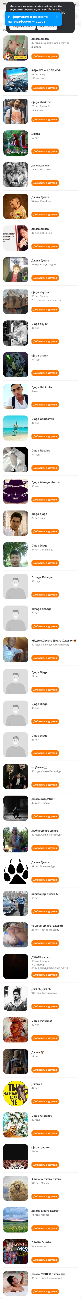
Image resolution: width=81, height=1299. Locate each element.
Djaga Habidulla (41, 387)
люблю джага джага (45, 830)
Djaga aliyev (39, 324)
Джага (35, 134)
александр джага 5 (44, 894)
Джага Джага (40, 197)
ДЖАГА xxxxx (40, 957)
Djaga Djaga (39, 545)
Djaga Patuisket (41, 1020)
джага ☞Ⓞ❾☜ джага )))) (48, 1274)
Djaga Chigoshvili (42, 419)
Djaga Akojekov (41, 1115)
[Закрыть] (57, 17)
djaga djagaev (40, 1147)
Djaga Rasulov (40, 450)
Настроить (47, 26)
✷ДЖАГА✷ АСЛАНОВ (46, 70)
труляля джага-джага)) (47, 925)
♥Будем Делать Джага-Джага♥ (52, 640)
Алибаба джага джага (46, 1179)
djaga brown (39, 355)
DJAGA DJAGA (41, 1242)
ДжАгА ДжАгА (41, 989)
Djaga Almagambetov (45, 482)
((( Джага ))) (39, 767)
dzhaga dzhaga (41, 609)
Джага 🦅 (37, 1052)
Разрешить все (22, 26)
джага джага (40, 39)
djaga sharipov (41, 102)
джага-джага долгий (45, 1210)
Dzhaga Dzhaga (41, 577)
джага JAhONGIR (43, 799)
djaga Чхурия (40, 292)
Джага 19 (37, 1084)
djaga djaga (39, 514)
